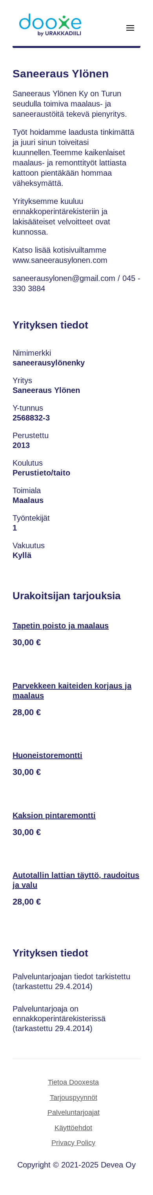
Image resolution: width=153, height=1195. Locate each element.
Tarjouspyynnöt (73, 1097)
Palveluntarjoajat (73, 1112)
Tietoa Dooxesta (73, 1082)
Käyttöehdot (73, 1128)
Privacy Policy (73, 1143)
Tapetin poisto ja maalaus (61, 625)
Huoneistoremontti (47, 755)
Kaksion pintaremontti (54, 815)
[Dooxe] (50, 34)
